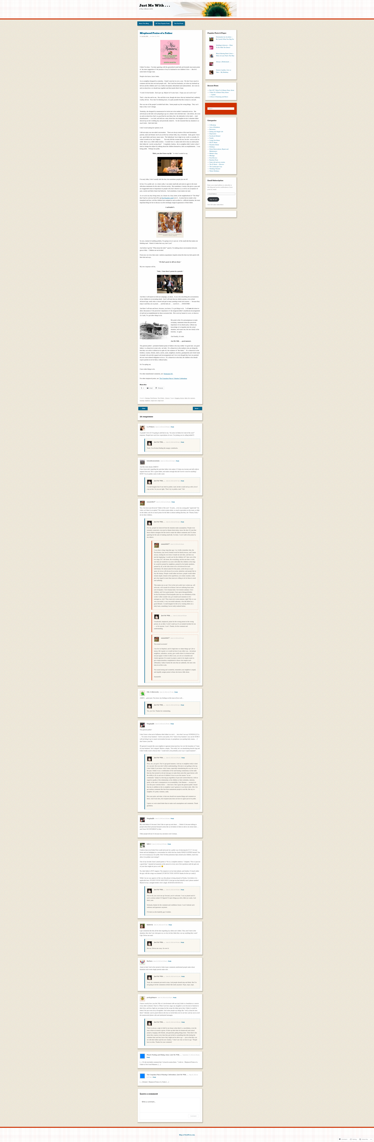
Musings (147, 398)
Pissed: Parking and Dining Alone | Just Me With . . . (164, 1055)
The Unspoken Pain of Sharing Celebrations (173, 378)
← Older (142, 408)
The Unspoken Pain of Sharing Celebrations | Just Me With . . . (167, 1074)
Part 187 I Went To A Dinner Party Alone (221, 90)
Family (211, 138)
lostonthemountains (153, 461)
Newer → (197, 408)
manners (192, 398)
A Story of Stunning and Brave (218, 97)
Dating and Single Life (216, 131)
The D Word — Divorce (216, 164)
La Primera (150, 427)
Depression (212, 133)
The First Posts (178, 23)
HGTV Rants (213, 142)
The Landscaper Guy (215, 166)
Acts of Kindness (214, 127)
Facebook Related (214, 136)
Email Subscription (215, 180)
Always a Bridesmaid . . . (223, 62)
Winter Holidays (214, 171)
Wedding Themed (214, 169)
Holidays (212, 147)
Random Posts (213, 160)
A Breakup (212, 125)
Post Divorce (153, 398)
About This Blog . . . (145, 23)
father (186, 398)
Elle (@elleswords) (153, 692)
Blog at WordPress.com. (187, 1135)
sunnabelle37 (151, 502)
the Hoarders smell (168, 198)
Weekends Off (168, 374)
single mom (154, 400)
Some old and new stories (217, 162)
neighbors (147, 400)
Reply (172, 427)
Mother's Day (213, 153)
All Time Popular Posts (163, 23)
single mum (160, 400)
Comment (193, 1116)
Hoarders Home (214, 144)
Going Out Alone (214, 140)
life (189, 398)
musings (142, 400)
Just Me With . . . (145, 36)
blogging (177, 398)
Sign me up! (213, 199)
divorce (182, 398)
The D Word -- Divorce (163, 398)
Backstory (212, 129)
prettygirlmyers (152, 997)
